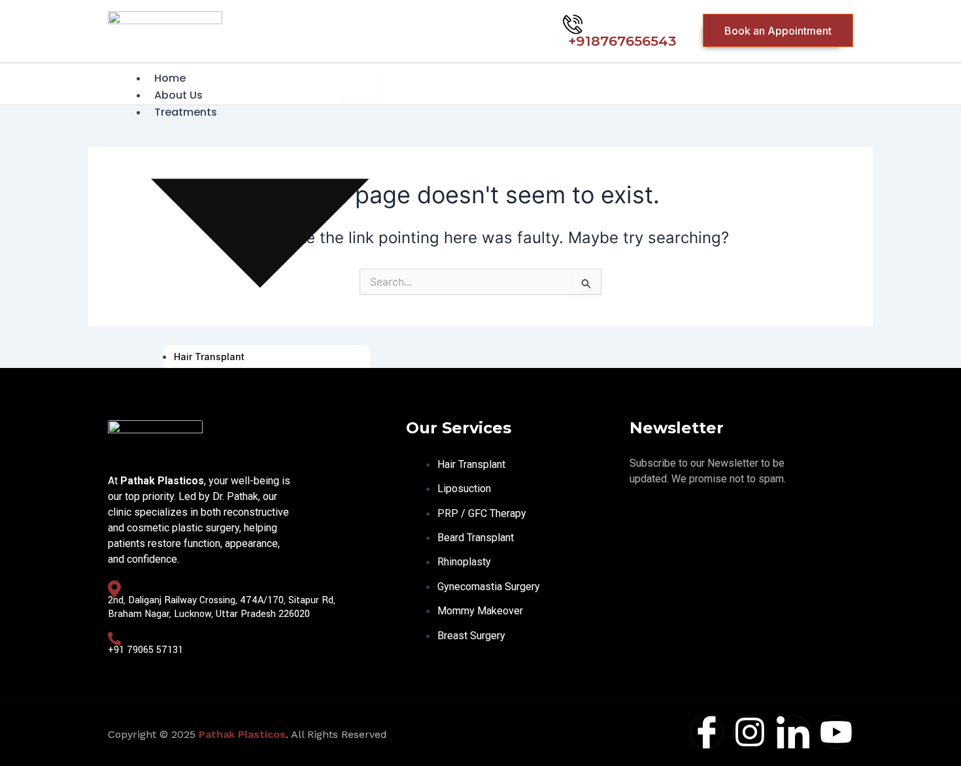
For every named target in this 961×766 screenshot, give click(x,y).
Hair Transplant (209, 356)
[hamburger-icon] (359, 84)
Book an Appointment (778, 30)
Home (170, 78)
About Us (178, 95)
